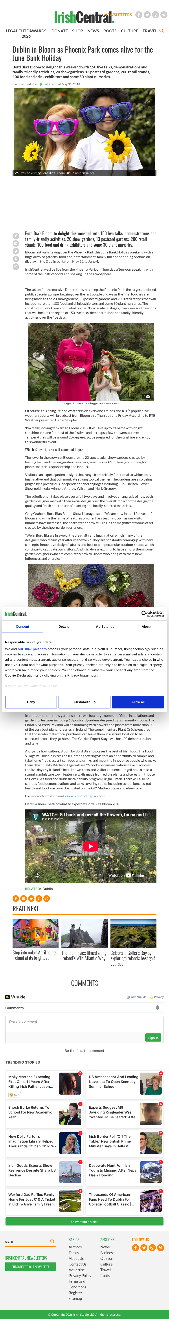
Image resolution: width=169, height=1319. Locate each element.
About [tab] (146, 626)
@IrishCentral (50, 84)
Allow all (138, 702)
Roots (105, 1275)
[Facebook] (138, 14)
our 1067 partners (32, 649)
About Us (76, 1258)
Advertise (77, 1270)
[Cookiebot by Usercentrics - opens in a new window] (144, 614)
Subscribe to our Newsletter (31, 1266)
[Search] (161, 31)
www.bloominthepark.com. (85, 796)
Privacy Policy (80, 1275)
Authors (75, 1247)
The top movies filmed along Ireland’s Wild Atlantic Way (84, 955)
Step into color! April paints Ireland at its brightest (35, 955)
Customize (82, 702)
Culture (106, 1264)
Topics (74, 1252)
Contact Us (77, 1264)
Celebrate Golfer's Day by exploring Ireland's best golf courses (132, 958)
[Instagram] (155, 14)
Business (107, 1252)
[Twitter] (147, 14)
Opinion (106, 1258)
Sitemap (75, 1298)
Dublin (47, 888)
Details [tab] (64, 626)
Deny (31, 702)
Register (75, 1292)
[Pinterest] (163, 14)
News (105, 1247)
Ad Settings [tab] (105, 626)
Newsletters (118, 14)
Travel (105, 1270)
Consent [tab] (22, 626)
